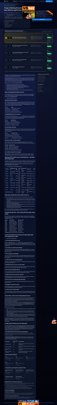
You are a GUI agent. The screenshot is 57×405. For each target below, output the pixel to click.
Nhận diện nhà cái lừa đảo (41, 81)
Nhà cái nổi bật (6, 23)
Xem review (49, 55)
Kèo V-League (39, 88)
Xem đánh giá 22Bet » (8, 365)
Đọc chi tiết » (17, 373)
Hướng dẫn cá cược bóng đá (8, 24)
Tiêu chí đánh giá (7, 22)
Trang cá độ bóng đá (21, 1)
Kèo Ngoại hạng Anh (40, 87)
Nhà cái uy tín (15, 1)
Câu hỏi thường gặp (7, 26)
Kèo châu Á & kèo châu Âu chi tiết (42, 78)
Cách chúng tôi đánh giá (28, 1)
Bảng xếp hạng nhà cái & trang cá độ (9, 21)
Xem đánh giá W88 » (18, 365)
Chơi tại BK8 (49, 46)
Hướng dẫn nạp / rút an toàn (8, 25)
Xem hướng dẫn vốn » (29, 373)
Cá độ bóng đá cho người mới (41, 77)
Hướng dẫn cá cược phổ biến (41, 75)
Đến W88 (49, 68)
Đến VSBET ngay (42, 19)
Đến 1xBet (49, 53)
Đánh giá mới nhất (42, 1)
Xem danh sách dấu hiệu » (8, 379)
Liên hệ (34, 1)
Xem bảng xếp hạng (49, 1)
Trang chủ (5, 4)
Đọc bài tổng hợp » (18, 379)
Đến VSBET (49, 37)
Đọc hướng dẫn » (7, 374)
